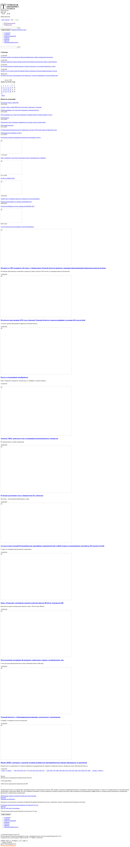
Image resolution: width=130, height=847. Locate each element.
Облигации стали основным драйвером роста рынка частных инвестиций (23, 122)
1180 (57, 770)
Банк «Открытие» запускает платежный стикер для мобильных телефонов (23, 158)
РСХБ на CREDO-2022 (8, 178)
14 (10, 87)
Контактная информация (8, 845)
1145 (36, 770)
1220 (69, 770)
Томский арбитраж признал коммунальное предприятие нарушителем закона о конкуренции (29, 62)
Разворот (7, 37)
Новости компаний (10, 36)
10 (1, 87)
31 (1, 93)
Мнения (6, 41)
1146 (39, 770)
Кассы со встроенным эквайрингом (14, 377)
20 (8, 89)
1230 (72, 770)
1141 (24, 770)
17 (1, 89)
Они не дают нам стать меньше (10, 808)
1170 (54, 770)
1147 (43, 770)
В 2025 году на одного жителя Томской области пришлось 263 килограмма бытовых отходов (29, 71)
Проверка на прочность (8, 799)
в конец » (95, 770)
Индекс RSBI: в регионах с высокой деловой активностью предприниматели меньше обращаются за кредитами (44, 763)
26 (6, 91)
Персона (6, 39)
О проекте (7, 33)
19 (6, 89)
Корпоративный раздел (11, 42)
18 (4, 89)
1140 (21, 770)
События (7, 34)
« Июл (3, 95)
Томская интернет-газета (18, 29)
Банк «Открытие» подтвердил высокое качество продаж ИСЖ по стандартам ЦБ (32, 603)
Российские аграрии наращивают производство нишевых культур (21, 137)
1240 (76, 770)
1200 (63, 770)
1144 (33, 770)
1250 (79, 770)
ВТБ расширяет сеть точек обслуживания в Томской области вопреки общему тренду (26, 115)
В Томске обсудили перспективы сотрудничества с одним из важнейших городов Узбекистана (29, 75)
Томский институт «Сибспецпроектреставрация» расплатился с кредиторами (30, 717)
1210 (66, 770)
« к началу (8, 770)
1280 (88, 770)
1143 (30, 770)
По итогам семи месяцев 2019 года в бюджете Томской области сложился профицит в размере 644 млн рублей (43, 320)
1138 (15, 770)
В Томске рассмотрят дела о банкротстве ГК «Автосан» (22, 495)
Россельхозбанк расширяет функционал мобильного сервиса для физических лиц (32, 660)
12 (6, 87)
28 (10, 91)
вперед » (101, 770)
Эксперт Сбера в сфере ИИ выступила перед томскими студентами (21, 107)
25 (4, 91)
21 (10, 89)
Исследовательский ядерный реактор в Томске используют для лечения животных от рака (28, 66)
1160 (51, 770)
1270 (85, 770)
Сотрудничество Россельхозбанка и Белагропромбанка (17, 226)
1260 (82, 770)
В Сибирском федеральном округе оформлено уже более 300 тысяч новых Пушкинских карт (29, 130)
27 (8, 91)
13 (8, 87)
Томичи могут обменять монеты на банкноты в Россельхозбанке (20, 198)
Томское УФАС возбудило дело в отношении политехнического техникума (29, 438)
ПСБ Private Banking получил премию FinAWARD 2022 (17, 206)
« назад (3, 770)
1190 (60, 770)
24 (1, 91)
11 (4, 87)
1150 (47, 770)
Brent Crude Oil (5, 20)
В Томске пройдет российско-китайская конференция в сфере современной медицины (27, 57)
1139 (18, 770)
